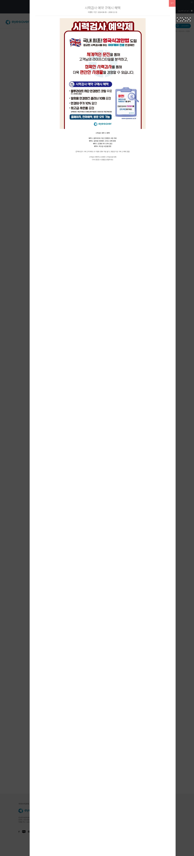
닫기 (172, 3)
